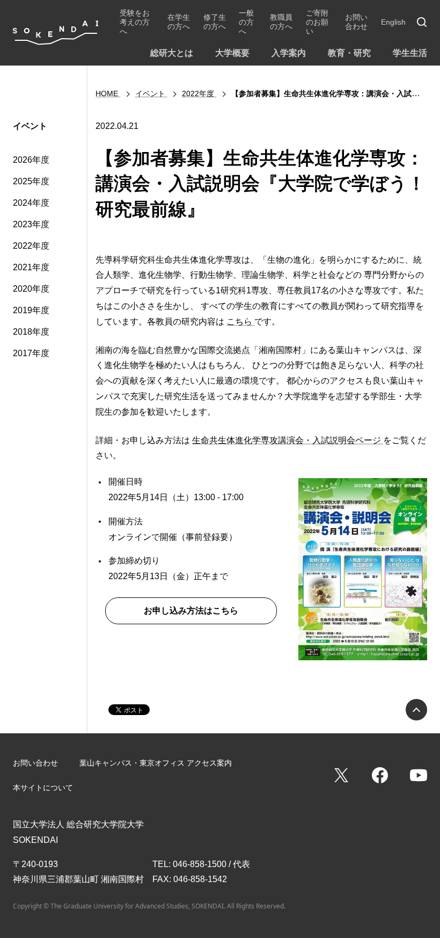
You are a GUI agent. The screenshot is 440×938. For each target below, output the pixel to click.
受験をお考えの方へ (135, 22)
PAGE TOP (416, 709)
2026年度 (31, 159)
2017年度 (31, 353)
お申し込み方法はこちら (191, 610)
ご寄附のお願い (317, 22)
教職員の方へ (281, 22)
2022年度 (31, 245)
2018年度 (31, 331)
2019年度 (31, 310)
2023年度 (31, 224)
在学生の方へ (178, 22)
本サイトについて (43, 787)
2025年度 (31, 181)
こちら (240, 321)
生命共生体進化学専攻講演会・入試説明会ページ (287, 440)
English (393, 22)
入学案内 (289, 52)
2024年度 (31, 202)
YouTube (418, 775)
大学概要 (232, 52)
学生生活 (410, 52)
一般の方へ (246, 22)
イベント (30, 126)
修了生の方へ (214, 22)
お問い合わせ (356, 22)
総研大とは (171, 52)
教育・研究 (349, 52)
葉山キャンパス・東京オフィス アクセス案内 (155, 763)
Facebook (379, 775)
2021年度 (31, 267)
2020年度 (31, 288)
